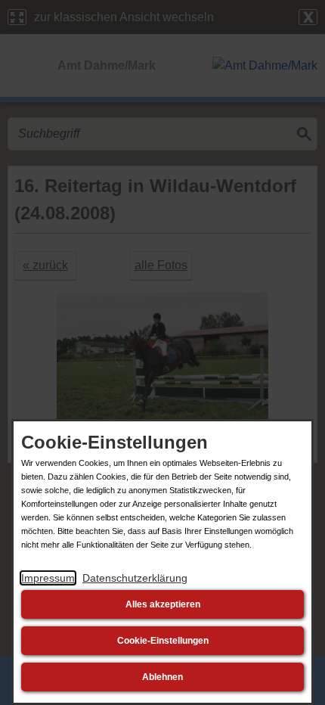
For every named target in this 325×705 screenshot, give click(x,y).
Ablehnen (162, 677)
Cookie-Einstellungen (163, 640)
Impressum (48, 578)
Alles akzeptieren (162, 604)
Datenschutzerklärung (134, 578)
